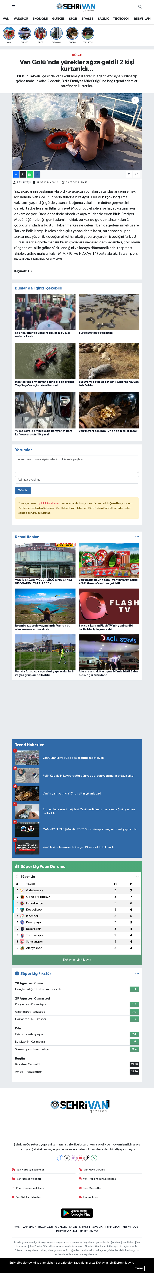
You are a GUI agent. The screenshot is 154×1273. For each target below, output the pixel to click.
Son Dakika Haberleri (28, 1197)
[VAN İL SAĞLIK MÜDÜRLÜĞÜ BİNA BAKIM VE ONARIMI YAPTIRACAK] (45, 560)
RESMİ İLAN (142, 19)
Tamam (139, 1268)
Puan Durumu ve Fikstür (30, 1188)
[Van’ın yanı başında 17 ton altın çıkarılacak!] (109, 410)
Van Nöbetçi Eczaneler (30, 1169)
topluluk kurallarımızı (49, 503)
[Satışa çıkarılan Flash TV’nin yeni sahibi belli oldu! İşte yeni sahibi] (109, 606)
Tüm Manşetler (92, 1188)
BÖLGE (77, 55)
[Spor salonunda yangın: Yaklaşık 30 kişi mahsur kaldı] (45, 312)
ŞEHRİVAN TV (88, 1231)
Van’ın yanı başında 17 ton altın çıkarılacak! (108, 430)
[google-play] (77, 1213)
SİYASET (87, 19)
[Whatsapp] (94, 1158)
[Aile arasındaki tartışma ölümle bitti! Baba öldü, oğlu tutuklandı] (109, 652)
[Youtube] (80, 1158)
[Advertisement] (77, 710)
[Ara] (140, 7)
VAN (6, 19)
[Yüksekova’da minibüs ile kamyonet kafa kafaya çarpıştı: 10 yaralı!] (45, 410)
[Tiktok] (87, 1158)
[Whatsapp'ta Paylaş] (30, 174)
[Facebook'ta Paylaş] (16, 174)
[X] (67, 1158)
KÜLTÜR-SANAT (66, 1231)
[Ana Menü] (13, 7)
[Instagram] (74, 1158)
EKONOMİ (40, 19)
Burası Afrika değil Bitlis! (96, 332)
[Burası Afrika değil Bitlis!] (109, 312)
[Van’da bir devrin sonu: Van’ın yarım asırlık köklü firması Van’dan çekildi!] (109, 560)
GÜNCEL (58, 19)
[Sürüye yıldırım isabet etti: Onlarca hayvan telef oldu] (109, 361)
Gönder (23, 490)
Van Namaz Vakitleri (29, 1178)
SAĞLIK (103, 19)
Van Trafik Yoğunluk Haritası (99, 1178)
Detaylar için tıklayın (77, 959)
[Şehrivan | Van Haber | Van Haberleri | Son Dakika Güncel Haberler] (76, 7)
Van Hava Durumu (94, 1169)
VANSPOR (21, 19)
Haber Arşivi (90, 1197)
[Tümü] (137, 537)
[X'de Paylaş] (23, 174)
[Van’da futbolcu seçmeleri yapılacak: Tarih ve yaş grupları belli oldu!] (45, 652)
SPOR (73, 19)
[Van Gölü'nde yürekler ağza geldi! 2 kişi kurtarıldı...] (77, 131)
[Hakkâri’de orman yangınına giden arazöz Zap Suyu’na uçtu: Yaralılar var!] (45, 361)
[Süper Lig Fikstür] (137, 973)
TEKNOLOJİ (121, 19)
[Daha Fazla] (37, 174)
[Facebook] (60, 1158)
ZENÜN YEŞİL (24, 182)
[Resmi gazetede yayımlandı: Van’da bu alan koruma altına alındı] (45, 606)
